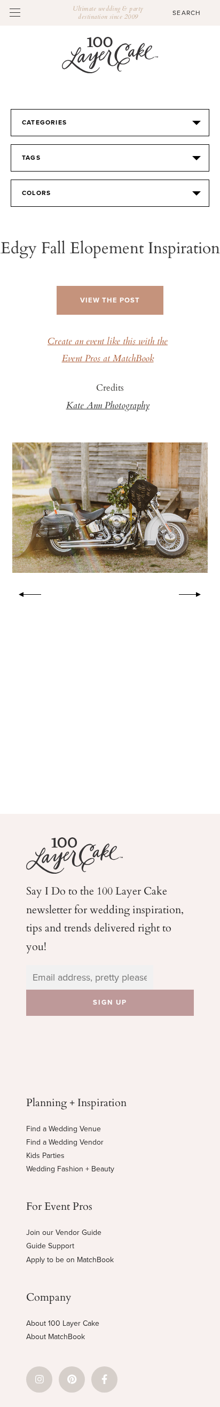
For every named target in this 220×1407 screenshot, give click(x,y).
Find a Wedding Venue (63, 1128)
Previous (24, 592)
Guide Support (50, 1245)
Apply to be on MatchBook (70, 1259)
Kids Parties (45, 1155)
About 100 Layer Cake (62, 1323)
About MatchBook (55, 1336)
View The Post (110, 300)
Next (195, 592)
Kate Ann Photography (108, 406)
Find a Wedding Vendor (65, 1142)
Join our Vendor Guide (63, 1232)
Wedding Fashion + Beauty (70, 1168)
